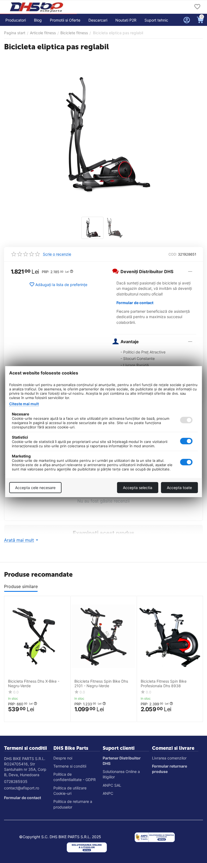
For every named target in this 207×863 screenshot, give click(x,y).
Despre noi (62, 758)
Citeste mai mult (24, 403)
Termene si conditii (69, 766)
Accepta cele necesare (35, 487)
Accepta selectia (137, 487)
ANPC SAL (112, 785)
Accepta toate (179, 487)
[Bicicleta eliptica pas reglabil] (103, 134)
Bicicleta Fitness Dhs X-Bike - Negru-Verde (33, 683)
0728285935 (15, 781)
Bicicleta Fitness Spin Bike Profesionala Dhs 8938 (164, 683)
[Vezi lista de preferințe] (197, 7)
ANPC (108, 793)
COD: (172, 254)
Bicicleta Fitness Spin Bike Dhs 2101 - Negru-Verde (101, 683)
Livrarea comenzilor (169, 758)
